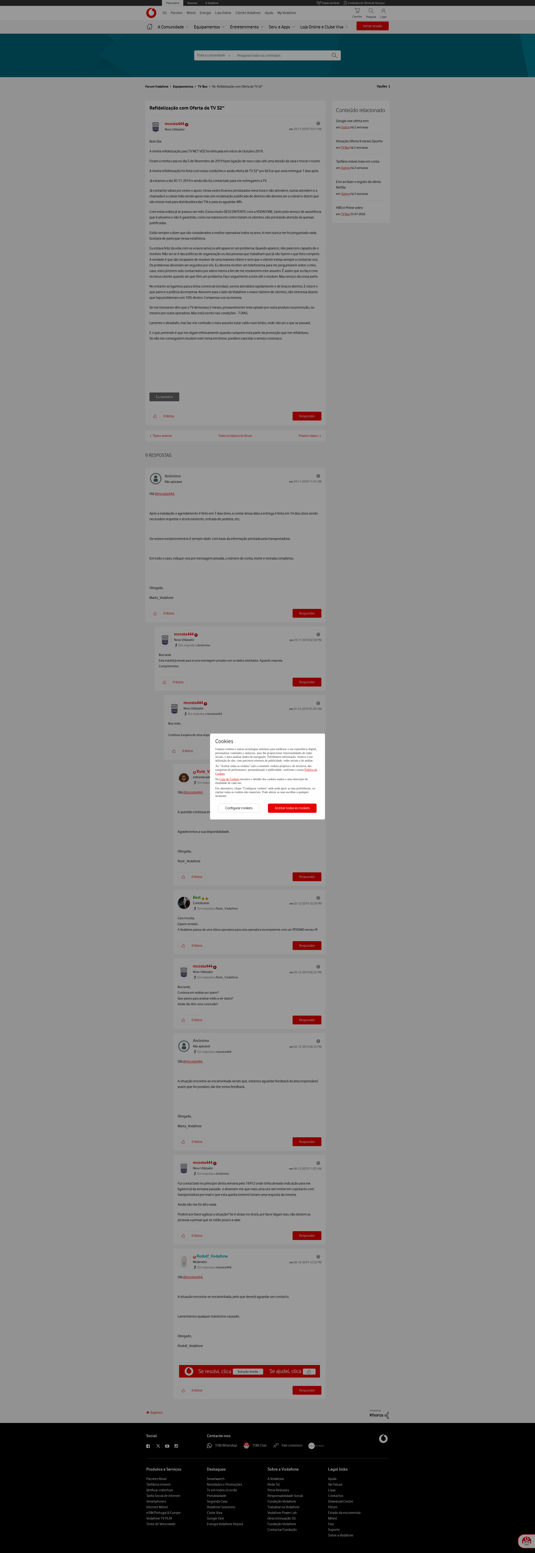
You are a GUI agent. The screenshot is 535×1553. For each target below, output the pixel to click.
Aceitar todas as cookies (292, 808)
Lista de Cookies (229, 779)
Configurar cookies (238, 808)
